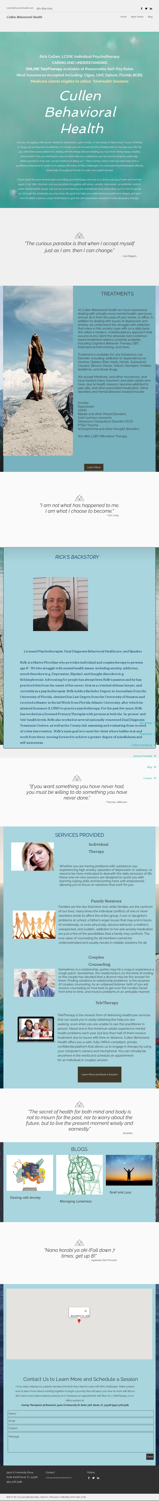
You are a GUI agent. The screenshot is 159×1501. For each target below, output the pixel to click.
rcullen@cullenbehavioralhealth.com (58, 1478)
